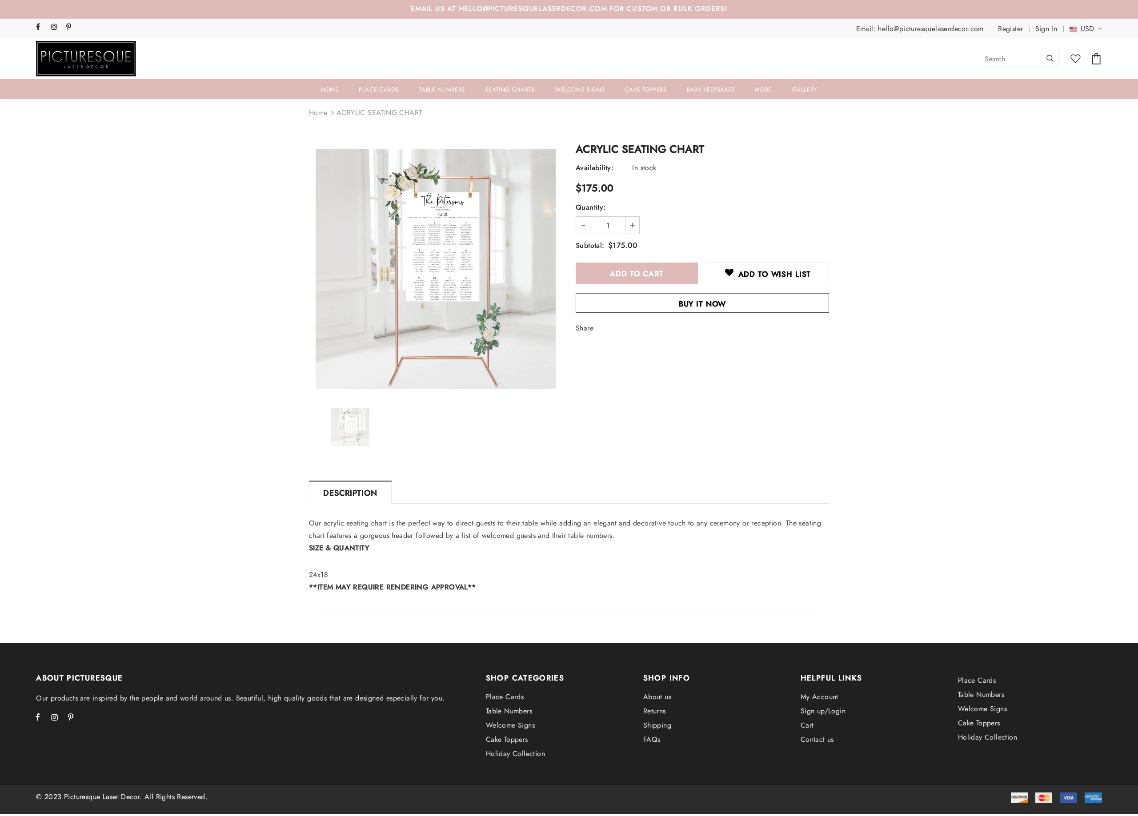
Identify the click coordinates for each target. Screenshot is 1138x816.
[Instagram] (56, 27)
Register (1010, 29)
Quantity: (591, 207)
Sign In (1046, 29)
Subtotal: (590, 245)
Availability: (594, 168)
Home (318, 112)
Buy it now (702, 304)
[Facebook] (41, 27)
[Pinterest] (71, 27)
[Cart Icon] (1096, 58)
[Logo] (86, 58)
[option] (435, 269)
